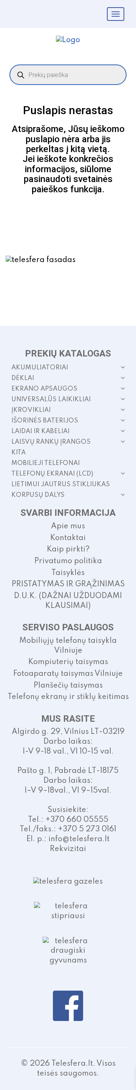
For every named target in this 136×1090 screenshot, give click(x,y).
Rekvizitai (68, 849)
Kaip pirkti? (68, 549)
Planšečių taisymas (68, 685)
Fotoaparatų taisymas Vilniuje (68, 674)
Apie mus (68, 526)
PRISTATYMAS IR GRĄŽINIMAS (68, 584)
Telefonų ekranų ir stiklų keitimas (68, 697)
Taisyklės (68, 573)
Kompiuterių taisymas (68, 662)
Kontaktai (68, 538)
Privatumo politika (68, 561)
